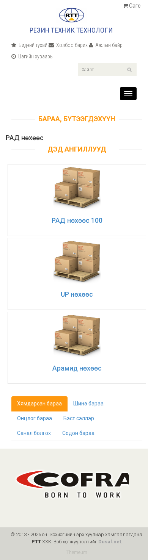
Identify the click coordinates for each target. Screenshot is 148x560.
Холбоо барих (71, 45)
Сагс (134, 6)
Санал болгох (34, 433)
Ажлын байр (108, 45)
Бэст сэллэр (78, 418)
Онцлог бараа (34, 418)
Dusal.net (109, 541)
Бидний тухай (32, 45)
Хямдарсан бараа (39, 403)
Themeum (76, 552)
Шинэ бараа (88, 403)
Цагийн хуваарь (35, 56)
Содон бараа (78, 433)
